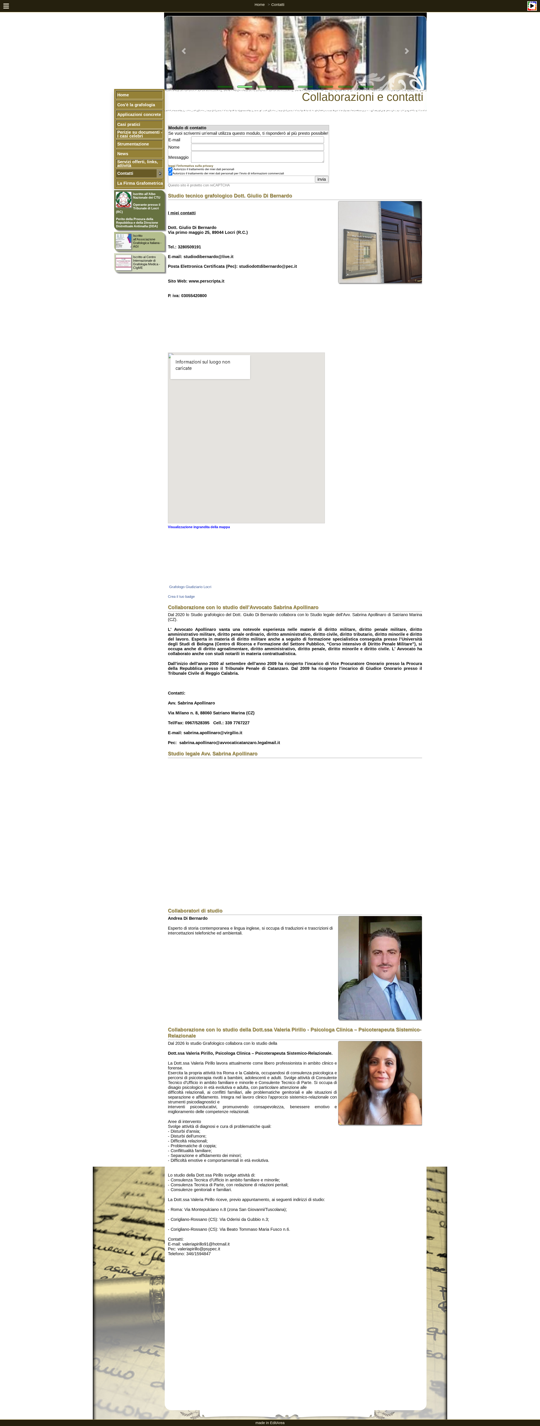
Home (260, 5)
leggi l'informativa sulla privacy (190, 165)
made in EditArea (270, 1423)
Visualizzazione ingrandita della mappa (199, 527)
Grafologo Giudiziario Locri (190, 587)
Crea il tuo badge (181, 596)
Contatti (277, 5)
